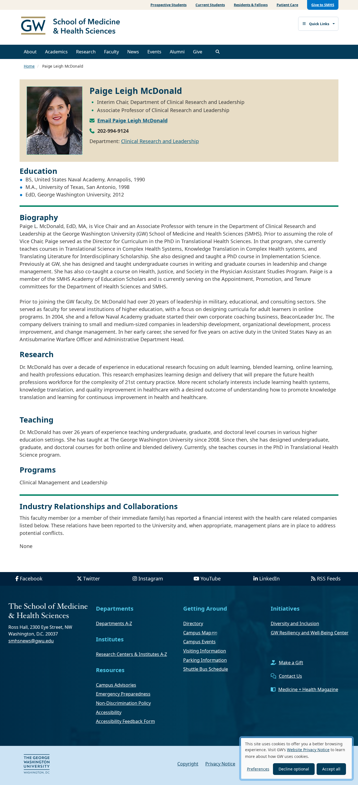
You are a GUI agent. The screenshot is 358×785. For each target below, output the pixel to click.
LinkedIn (269, 578)
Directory (193, 623)
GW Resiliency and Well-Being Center (309, 633)
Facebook (31, 578)
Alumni (177, 52)
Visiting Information (204, 651)
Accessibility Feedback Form (125, 721)
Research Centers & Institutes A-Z (131, 654)
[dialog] (296, 758)
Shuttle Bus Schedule (205, 669)
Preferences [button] (258, 769)
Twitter (91, 578)
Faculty (111, 52)
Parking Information (205, 660)
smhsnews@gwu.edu (31, 641)
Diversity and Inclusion (295, 623)
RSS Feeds (329, 578)
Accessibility (108, 712)
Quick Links (319, 24)
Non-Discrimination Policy (123, 703)
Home (29, 66)
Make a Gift (291, 663)
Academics (56, 52)
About (30, 52)
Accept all (331, 769)
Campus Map (197, 633)
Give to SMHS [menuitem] (322, 5)
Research (86, 52)
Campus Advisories (116, 685)
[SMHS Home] (73, 26)
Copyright (187, 764)
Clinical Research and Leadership (160, 141)
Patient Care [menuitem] (287, 5)
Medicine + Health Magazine (308, 689)
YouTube (211, 578)
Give (197, 52)
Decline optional (294, 769)
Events (154, 52)
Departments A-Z (114, 623)
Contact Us (290, 676)
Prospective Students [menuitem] (168, 5)
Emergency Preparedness (123, 694)
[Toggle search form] (218, 52)
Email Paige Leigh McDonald (132, 120)
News (133, 52)
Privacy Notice (220, 764)
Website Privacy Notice (308, 749)
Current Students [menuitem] (210, 5)
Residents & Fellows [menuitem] (251, 5)
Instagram (150, 578)
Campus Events (199, 642)
